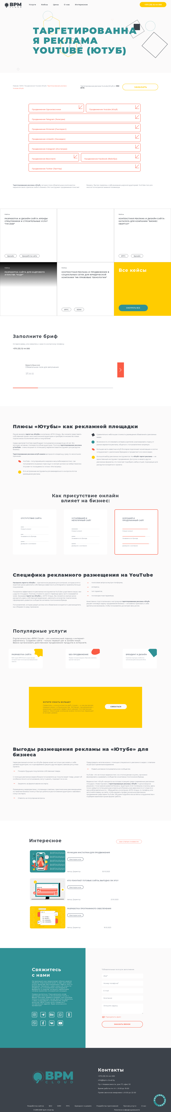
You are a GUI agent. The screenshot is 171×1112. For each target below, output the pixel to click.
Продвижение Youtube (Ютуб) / (36, 86)
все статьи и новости (129, 842)
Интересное (81, 4)
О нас (143, 1106)
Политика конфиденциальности (127, 1110)
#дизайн (10, 256)
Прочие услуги (129, 1106)
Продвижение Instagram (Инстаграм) (49, 149)
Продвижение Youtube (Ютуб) (103, 109)
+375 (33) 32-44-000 (106, 1076)
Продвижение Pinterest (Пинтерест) (49, 129)
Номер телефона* (110, 980)
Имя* (104, 973)
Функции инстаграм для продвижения (88, 853)
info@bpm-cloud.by (106, 1080)
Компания (106, 995)
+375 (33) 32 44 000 (153, 4)
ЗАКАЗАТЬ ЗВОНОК (122, 1024)
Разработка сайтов (35, 1106)
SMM (59, 1106)
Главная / (16, 86)
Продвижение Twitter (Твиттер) (47, 169)
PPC (68, 1106)
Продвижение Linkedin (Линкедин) (48, 139)
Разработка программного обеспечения (89, 909)
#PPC (66, 256)
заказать (140, 87)
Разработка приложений (107, 1106)
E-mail (104, 988)
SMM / (22, 86)
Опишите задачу (109, 1003)
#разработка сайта (29, 256)
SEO (50, 1106)
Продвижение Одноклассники (46, 109)
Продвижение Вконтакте (44, 159)
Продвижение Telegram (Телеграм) (48, 119)
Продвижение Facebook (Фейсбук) (100, 159)
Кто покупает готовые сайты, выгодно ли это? (92, 881)
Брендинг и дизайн (83, 1106)
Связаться (115, 707)
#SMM (79, 256)
